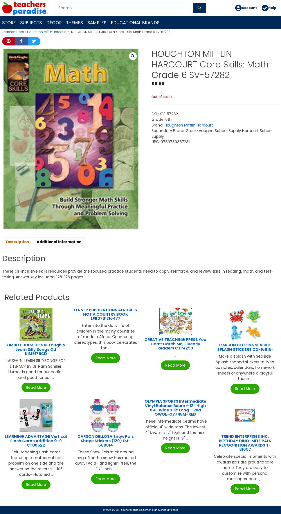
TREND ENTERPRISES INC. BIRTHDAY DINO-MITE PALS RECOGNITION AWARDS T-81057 (245, 443)
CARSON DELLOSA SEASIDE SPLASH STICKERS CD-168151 (245, 347)
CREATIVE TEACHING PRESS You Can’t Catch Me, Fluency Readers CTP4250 (175, 344)
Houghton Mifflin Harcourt (47, 32)
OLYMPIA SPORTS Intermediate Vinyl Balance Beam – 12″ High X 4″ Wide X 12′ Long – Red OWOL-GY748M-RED (175, 407)
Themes (74, 23)
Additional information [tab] (59, 241)
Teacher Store (13, 32)
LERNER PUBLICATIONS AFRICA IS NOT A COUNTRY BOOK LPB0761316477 (105, 314)
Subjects (31, 23)
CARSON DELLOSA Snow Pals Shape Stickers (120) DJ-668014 (105, 441)
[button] (133, 56)
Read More (36, 387)
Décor (54, 23)
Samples (96, 23)
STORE (9, 23)
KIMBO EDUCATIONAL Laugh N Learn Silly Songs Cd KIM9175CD (35, 349)
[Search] (199, 8)
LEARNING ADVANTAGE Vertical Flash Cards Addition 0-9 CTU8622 (36, 441)
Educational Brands (135, 23)
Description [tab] (17, 241)
